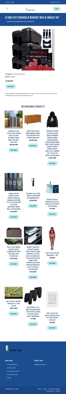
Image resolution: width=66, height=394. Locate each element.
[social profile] (13, 2)
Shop (56, 9)
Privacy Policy (50, 391)
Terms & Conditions (54, 389)
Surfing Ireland (12, 364)
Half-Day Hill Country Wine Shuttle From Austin (13, 303)
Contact (44, 389)
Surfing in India (12, 374)
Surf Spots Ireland (13, 371)
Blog (9, 378)
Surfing (15, 74)
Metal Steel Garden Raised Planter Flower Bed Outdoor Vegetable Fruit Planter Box (13, 251)
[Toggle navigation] (7, 8)
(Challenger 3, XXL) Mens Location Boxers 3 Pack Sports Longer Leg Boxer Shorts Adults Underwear (33, 311)
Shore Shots (12, 368)
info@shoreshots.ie (55, 2)
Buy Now (11, 86)
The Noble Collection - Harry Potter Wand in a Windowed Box (33, 195)
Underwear (21, 74)
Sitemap (57, 391)
